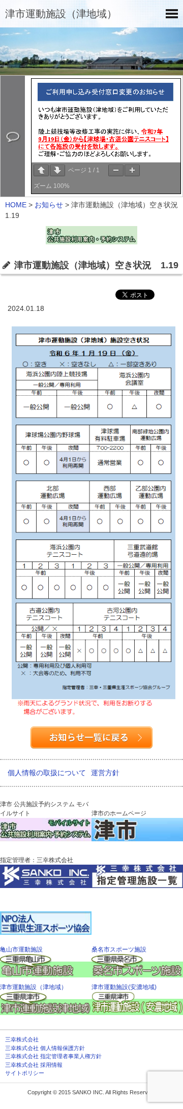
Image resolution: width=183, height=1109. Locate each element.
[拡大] (132, 170)
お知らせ (49, 205)
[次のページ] (57, 170)
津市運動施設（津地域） (61, 13)
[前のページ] (41, 170)
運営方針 (105, 773)
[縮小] (116, 170)
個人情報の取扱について (47, 773)
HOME (15, 205)
